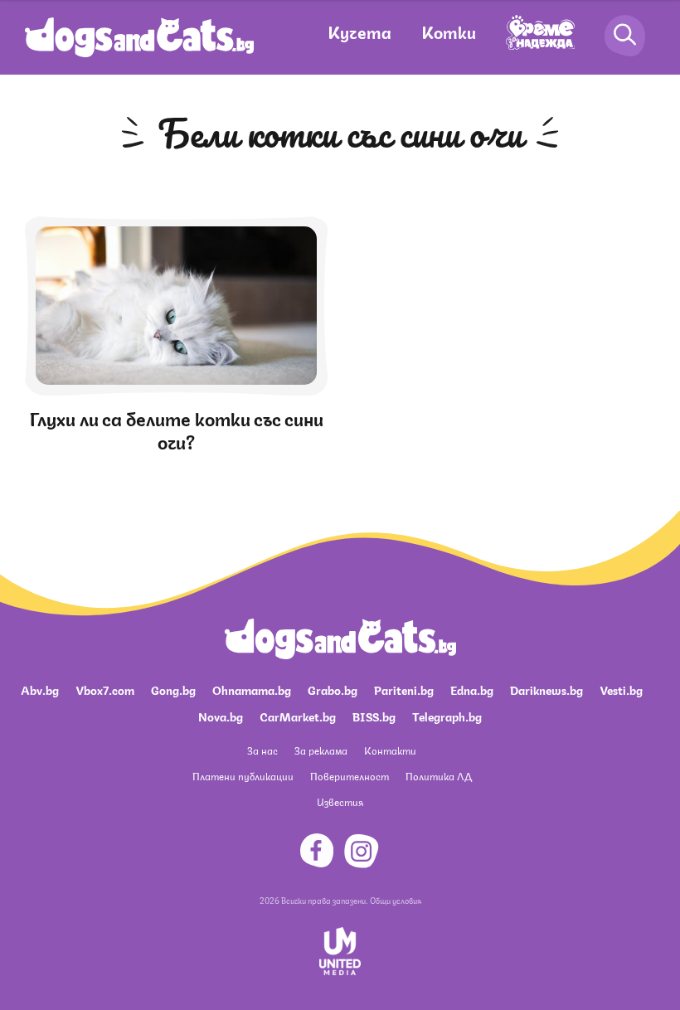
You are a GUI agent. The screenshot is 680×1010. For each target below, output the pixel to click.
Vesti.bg (621, 689)
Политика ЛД (439, 776)
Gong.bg (173, 689)
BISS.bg (374, 715)
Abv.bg (40, 689)
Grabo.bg (332, 689)
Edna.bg (471, 689)
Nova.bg (220, 715)
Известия (340, 801)
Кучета (359, 31)
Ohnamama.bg (251, 689)
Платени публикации (243, 776)
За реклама (320, 750)
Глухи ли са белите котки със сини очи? (176, 429)
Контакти (390, 750)
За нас (262, 750)
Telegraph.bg (447, 715)
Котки (448, 31)
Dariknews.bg (546, 689)
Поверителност (349, 776)
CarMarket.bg (298, 715)
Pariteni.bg (404, 689)
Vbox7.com (104, 689)
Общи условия (395, 900)
